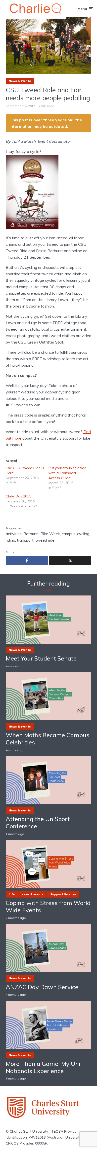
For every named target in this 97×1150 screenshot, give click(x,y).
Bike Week (50, 533)
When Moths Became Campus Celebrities (47, 739)
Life (12, 894)
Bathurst (31, 533)
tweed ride (44, 540)
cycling (83, 533)
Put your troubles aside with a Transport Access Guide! (67, 473)
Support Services (63, 894)
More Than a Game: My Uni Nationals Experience (43, 1067)
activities (14, 533)
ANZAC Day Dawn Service (42, 987)
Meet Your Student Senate (41, 658)
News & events (20, 81)
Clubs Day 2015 (18, 496)
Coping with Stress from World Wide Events (48, 906)
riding (10, 540)
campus (68, 533)
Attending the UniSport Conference (38, 822)
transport (25, 540)
